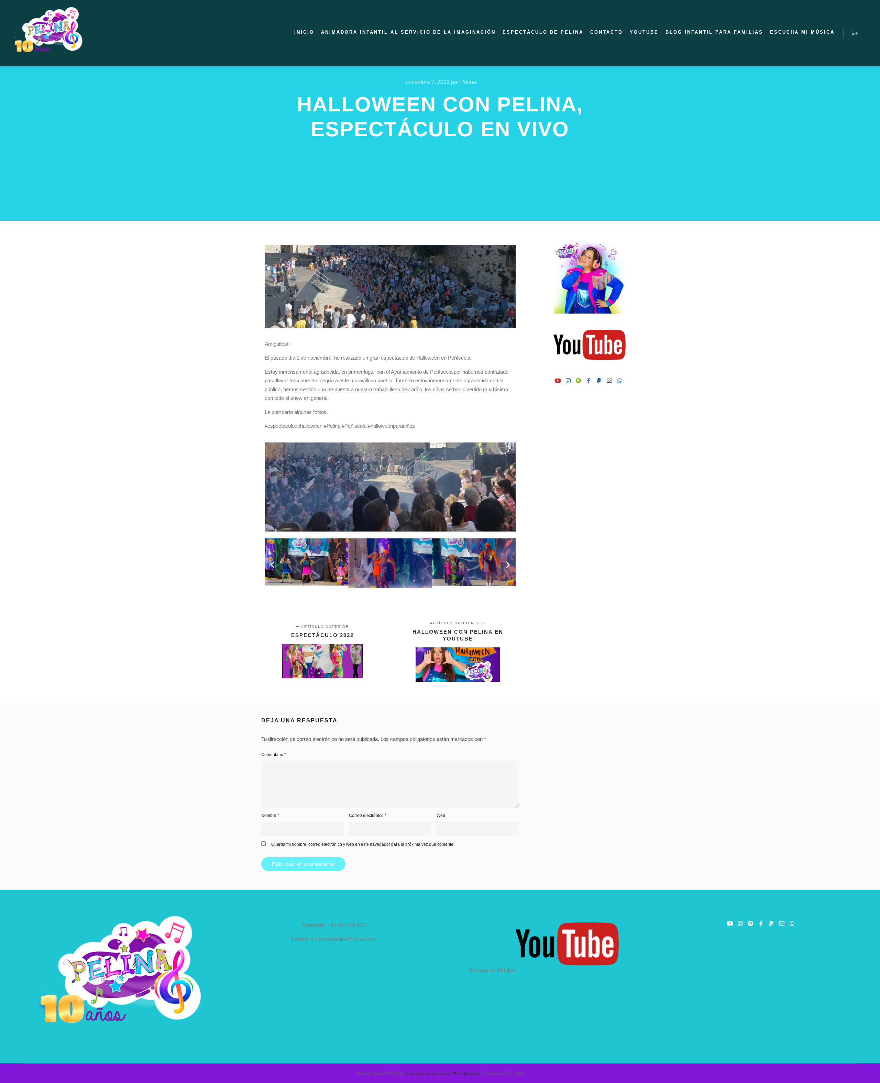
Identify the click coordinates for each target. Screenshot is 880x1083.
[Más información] (855, 33)
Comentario (273, 754)
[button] (272, 564)
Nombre (270, 815)
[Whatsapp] (619, 380)
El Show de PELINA (502, 1073)
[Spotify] (578, 380)
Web (441, 815)
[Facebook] (588, 380)
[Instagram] (568, 380)
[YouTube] (557, 380)
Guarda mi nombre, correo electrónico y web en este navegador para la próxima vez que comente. (362, 844)
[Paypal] (599, 380)
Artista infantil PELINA (380, 1073)
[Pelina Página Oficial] (48, 33)
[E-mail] (609, 380)
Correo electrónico (367, 815)
